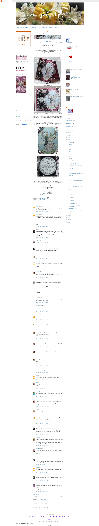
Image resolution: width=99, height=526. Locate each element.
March (70, 158)
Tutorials (50, 27)
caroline (37, 399)
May (70, 154)
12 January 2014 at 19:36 (42, 365)
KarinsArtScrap (38, 305)
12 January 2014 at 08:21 (42, 226)
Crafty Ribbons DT (69, 120)
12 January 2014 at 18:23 (42, 346)
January (70, 161)
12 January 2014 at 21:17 (42, 379)
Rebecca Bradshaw (39, 314)
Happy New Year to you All (73, 213)
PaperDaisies (38, 261)
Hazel (37, 458)
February (70, 160)
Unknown (37, 206)
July (70, 151)
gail (36, 375)
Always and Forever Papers (48, 55)
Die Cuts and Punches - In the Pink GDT (75, 173)
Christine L (38, 280)
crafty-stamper (38, 448)
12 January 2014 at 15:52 (42, 311)
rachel (37, 255)
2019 (69, 132)
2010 (69, 221)
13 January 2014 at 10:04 (42, 412)
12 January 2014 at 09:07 (42, 244)
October (70, 146)
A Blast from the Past (72, 208)
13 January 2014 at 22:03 (42, 434)
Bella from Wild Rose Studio (73, 163)
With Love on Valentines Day (73, 177)
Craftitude (44, 187)
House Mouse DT (69, 123)
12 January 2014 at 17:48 (42, 327)
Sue (36, 229)
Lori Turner (38, 475)
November (71, 144)
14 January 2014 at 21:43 (42, 455)
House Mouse (68, 122)
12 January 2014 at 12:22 (42, 294)
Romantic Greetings (48, 52)
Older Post (61, 496)
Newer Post (35, 496)
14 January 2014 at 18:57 (42, 445)
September (71, 147)
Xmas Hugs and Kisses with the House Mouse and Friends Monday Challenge (75, 77)
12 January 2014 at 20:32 (42, 372)
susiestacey (38, 271)
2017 (69, 135)
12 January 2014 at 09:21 (42, 258)
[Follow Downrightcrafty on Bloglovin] (21, 124)
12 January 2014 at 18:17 (42, 338)
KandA (37, 322)
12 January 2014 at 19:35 (42, 355)
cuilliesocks (38, 341)
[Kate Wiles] (67, 41)
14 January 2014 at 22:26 (42, 464)
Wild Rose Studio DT (40, 199)
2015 (69, 139)
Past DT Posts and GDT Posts (35, 27)
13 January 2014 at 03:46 (42, 396)
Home (17, 27)
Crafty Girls (45, 192)
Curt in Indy (38, 391)
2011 (69, 219)
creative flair (68, 126)
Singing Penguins (76, 108)
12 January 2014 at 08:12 (42, 211)
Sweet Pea (45, 188)
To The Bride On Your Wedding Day (75, 165)
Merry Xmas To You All (74, 82)
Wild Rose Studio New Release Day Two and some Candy (74, 202)
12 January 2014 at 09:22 (42, 268)
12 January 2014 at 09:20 (42, 252)
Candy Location (71, 171)
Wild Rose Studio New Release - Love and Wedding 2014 (75, 206)
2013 (69, 215)
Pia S (37, 349)
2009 (69, 222)
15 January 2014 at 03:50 (42, 480)
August (70, 149)
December (71, 142)
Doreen (37, 240)
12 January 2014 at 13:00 (42, 302)
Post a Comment (36, 494)
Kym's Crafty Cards (39, 437)
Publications (44, 27)
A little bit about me (24, 27)
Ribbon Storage (71, 178)
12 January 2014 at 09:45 (42, 277)
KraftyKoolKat (38, 358)
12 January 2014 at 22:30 (42, 388)
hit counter (68, 33)
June (70, 153)
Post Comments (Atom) (42, 499)
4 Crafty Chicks (45, 191)
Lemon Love (70, 175)
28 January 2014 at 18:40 (42, 491)
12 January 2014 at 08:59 (42, 237)
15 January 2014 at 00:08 (42, 472)
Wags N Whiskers (45, 189)
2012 (69, 217)
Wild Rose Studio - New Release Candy (75, 167)
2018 (69, 134)
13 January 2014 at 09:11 (42, 406)
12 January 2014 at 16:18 (42, 319)
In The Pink (44, 193)
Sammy (37, 247)
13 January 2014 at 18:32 (42, 423)
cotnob (37, 331)
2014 (69, 141)
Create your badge (69, 42)
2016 (69, 137)
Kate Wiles (68, 38)
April (70, 156)
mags (37, 382)
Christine (37, 483)
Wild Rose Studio (47, 41)
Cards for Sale (56, 27)
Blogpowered (30, 523)
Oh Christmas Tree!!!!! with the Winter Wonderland (75, 90)
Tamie (37, 426)
